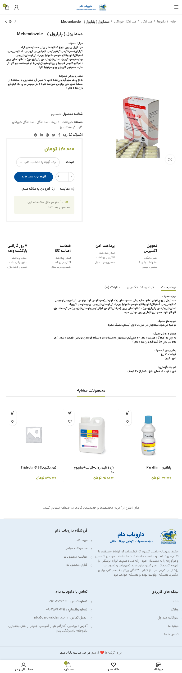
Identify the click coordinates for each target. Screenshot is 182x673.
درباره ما (173, 626)
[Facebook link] (59, 135)
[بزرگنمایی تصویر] (170, 159)
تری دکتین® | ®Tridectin (38, 467)
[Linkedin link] (41, 135)
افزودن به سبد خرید (33, 176)
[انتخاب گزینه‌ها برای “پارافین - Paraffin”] (127, 413)
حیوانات (67, 122)
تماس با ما (171, 634)
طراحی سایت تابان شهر (75, 652)
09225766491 (58, 601)
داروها (161, 21)
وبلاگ (174, 609)
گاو (80, 127)
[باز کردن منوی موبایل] (176, 7)
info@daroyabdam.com (50, 617)
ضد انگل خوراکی (124, 21)
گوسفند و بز (68, 127)
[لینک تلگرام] (35, 135)
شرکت (70, 162)
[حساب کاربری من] (16, 7)
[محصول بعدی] (6, 21)
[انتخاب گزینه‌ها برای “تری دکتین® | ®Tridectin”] (12, 413)
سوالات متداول (168, 617)
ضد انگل (146, 21)
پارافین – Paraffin (158, 467)
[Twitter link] (53, 135)
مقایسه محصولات (75, 557)
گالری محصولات (76, 565)
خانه (172, 21)
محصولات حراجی (76, 548)
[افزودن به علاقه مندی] (127, 421)
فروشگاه (82, 540)
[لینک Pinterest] (47, 135)
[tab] (168, 288)
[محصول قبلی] (15, 21)
